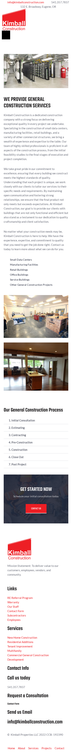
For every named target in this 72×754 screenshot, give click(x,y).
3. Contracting (17, 435)
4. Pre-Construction (20, 442)
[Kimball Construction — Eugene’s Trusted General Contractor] (14, 19)
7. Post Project (17, 464)
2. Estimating (17, 427)
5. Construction (18, 449)
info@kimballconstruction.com (35, 722)
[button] (6, 35)
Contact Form (13, 704)
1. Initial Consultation (22, 420)
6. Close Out (16, 457)
